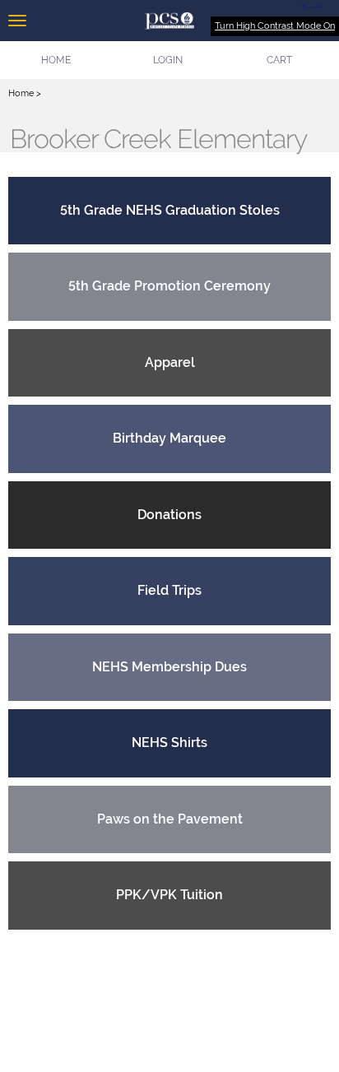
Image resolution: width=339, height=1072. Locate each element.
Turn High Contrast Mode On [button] (275, 26)
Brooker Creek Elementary (158, 139)
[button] (168, 60)
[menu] (17, 20)
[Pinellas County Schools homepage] (169, 20)
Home (21, 93)
